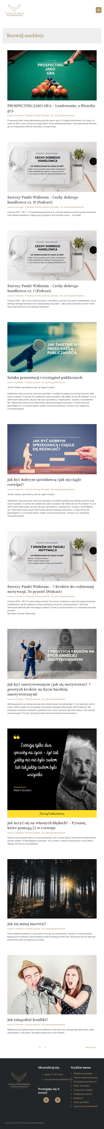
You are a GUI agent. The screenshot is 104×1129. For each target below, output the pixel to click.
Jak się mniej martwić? (26, 924)
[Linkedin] (57, 1100)
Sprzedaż (45, 115)
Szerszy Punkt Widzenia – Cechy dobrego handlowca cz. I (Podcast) (42, 288)
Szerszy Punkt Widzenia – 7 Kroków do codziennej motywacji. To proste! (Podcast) (50, 589)
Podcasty (29, 207)
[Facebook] (46, 1100)
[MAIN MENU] (98, 10)
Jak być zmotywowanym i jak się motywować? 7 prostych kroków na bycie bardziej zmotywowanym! (48, 689)
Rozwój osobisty (32, 115)
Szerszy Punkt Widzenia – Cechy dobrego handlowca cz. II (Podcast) (42, 200)
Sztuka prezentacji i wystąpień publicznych (44, 377)
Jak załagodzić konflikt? (27, 1019)
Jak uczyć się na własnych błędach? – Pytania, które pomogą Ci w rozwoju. (46, 825)
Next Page (92, 1047)
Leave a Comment (15, 115)
